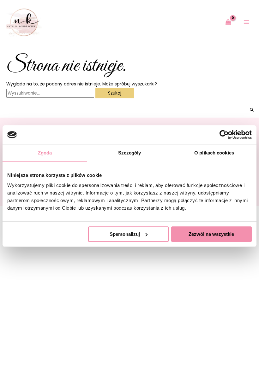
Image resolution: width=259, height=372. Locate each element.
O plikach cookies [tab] (214, 152)
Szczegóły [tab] (129, 152)
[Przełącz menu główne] (246, 22)
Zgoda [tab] (45, 152)
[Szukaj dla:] (50, 93)
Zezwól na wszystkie (211, 234)
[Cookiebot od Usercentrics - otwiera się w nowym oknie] (224, 134)
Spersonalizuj (125, 234)
